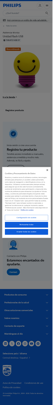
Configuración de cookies (25, 218)
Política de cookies (17, 211)
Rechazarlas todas (25, 226)
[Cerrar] (46, 169)
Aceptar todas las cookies (25, 233)
